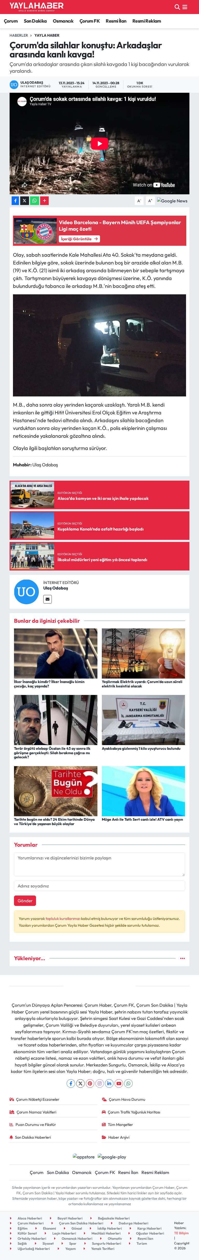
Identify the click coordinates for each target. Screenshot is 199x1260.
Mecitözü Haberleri (105, 1233)
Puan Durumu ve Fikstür (36, 1124)
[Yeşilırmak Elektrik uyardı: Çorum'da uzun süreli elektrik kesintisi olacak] (143, 653)
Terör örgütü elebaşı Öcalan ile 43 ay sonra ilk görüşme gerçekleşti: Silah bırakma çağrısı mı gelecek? (52, 753)
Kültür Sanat (27, 1233)
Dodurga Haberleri (133, 1223)
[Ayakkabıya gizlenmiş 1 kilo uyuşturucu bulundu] (143, 719)
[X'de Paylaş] (24, 200)
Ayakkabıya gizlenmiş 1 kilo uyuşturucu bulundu (141, 748)
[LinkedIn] (109, 1083)
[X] (80, 1083)
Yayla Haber (46, 35)
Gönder (25, 900)
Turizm (141, 1243)
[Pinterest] (90, 1083)
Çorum (11, 21)
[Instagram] (99, 1083)
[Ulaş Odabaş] (26, 591)
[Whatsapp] (128, 1083)
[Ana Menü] (184, 7)
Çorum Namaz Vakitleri (36, 1112)
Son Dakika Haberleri (33, 1137)
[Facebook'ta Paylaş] (15, 200)
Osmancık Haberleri (76, 1238)
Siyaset (48, 1243)
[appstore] (84, 1156)
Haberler (19, 35)
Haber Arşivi (118, 1137)
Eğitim (22, 1228)
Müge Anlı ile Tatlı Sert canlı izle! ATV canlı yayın (142, 819)
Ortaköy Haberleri (31, 1238)
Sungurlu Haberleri (106, 1243)
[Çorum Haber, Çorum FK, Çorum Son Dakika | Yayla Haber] (36, 7)
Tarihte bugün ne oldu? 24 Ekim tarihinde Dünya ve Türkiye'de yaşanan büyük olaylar (54, 821)
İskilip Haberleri (109, 1228)
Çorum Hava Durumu (127, 1099)
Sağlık (22, 1243)
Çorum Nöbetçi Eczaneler (37, 1099)
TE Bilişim (181, 1233)
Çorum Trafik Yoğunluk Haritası (134, 1112)
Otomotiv (114, 1238)
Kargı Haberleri (149, 1228)
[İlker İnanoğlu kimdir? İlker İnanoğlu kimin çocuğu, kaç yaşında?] (55, 653)
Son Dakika (35, 21)
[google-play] (112, 1156)
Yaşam (70, 1248)
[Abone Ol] (172, 200)
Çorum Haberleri (30, 1223)
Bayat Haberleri (69, 1218)
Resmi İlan (116, 21)
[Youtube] (119, 1083)
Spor (72, 1243)
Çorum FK (90, 21)
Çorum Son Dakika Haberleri (80, 1223)
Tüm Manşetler (120, 1124)
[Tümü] (182, 958)
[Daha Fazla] (44, 200)
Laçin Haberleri (64, 1233)
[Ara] (177, 7)
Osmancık (63, 21)
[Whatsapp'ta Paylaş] (34, 200)
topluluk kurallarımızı (63, 918)
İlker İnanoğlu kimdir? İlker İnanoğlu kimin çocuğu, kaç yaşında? (49, 683)
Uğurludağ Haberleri (33, 1248)
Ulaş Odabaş (55, 588)
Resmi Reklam (146, 21)
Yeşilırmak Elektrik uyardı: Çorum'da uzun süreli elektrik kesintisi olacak (142, 683)
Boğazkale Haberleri (113, 1218)
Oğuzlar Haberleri (149, 1233)
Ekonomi (49, 1228)
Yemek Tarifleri (102, 1248)
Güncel (76, 1228)
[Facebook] (71, 1083)
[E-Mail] (47, 599)
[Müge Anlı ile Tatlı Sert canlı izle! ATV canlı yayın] (143, 790)
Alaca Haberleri (29, 1218)
